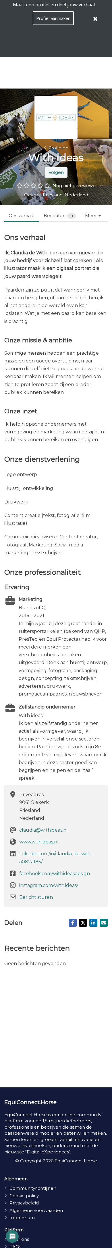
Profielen (58, 148)
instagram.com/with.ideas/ (48, 885)
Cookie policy (24, 1195)
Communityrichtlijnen (32, 1188)
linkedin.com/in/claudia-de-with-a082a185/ (56, 857)
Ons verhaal (21, 215)
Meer (91, 215)
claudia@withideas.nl (43, 830)
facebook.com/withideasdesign (54, 873)
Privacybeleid (24, 1203)
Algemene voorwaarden (36, 1210)
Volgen (56, 172)
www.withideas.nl (39, 842)
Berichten (58, 215)
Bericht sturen (36, 897)
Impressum (22, 1217)
